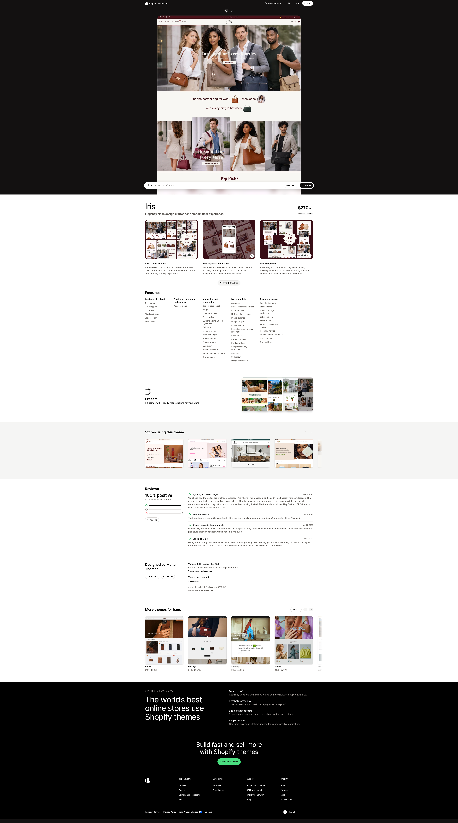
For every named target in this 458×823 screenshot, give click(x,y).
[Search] (289, 3)
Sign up (307, 3)
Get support (152, 576)
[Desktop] (226, 11)
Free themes (218, 790)
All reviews (152, 520)
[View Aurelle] (284, 394)
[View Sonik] (254, 394)
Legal (283, 795)
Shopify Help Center (256, 785)
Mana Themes (306, 213)
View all (295, 609)
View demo (291, 185)
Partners (284, 790)
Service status (287, 799)
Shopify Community (255, 795)
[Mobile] (232, 11)
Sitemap (209, 812)
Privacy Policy (169, 812)
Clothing (183, 785)
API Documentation (255, 790)
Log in (296, 3)
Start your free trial (229, 761)
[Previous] (305, 432)
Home (181, 799)
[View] (164, 454)
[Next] (311, 432)
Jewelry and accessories (190, 795)
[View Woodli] (269, 394)
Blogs (249, 799)
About (283, 785)
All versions (206, 571)
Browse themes (272, 3)
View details (193, 571)
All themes (168, 576)
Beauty (182, 790)
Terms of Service (153, 812)
